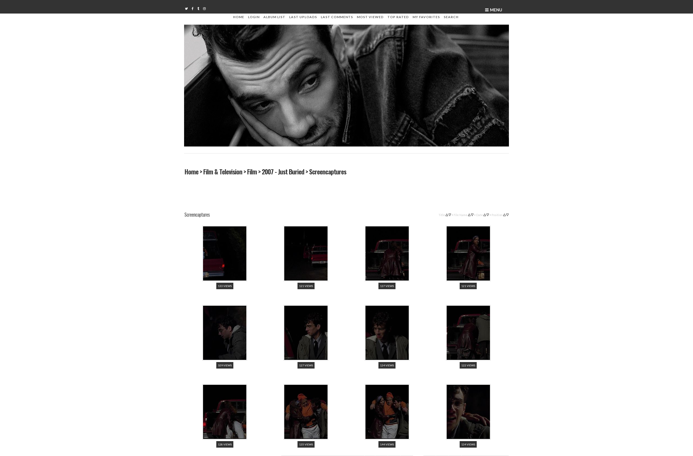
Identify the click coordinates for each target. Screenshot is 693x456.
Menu (496, 9)
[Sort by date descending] (487, 214)
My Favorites (426, 17)
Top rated (398, 17)
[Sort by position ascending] (504, 214)
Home (238, 17)
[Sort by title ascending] (447, 214)
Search (451, 17)
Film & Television (222, 171)
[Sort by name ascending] (469, 214)
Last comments (337, 17)
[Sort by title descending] (450, 214)
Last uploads (303, 17)
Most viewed (370, 17)
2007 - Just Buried (282, 171)
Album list (274, 17)
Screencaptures (327, 171)
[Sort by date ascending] (484, 214)
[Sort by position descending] (507, 214)
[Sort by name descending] (472, 214)
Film (252, 171)
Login (254, 17)
